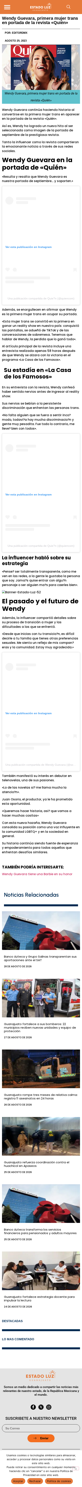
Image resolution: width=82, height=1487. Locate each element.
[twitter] (41, 1407)
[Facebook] (33, 1407)
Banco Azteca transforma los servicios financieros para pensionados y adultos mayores (40, 1231)
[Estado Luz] (41, 7)
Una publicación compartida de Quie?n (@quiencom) (41, 298)
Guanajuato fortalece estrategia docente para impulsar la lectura (39, 1298)
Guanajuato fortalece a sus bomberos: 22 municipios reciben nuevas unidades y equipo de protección (40, 1027)
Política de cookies (59, 1481)
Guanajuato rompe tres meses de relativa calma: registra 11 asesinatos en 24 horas (41, 1096)
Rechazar (35, 1481)
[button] (7, 7)
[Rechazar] (75, 1468)
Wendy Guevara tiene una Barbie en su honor (37, 874)
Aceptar (18, 1481)
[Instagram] (48, 1407)
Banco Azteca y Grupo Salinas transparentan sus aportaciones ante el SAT (40, 958)
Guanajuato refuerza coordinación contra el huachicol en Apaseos (36, 1164)
